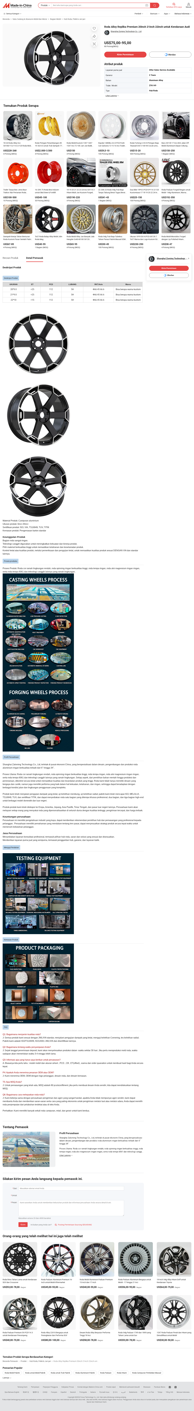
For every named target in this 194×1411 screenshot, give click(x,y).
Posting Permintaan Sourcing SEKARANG (73, 1224)
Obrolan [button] (172, 54)
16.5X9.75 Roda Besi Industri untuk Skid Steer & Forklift (47, 191)
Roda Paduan (105, 1373)
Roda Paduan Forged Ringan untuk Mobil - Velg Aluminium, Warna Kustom (176, 191)
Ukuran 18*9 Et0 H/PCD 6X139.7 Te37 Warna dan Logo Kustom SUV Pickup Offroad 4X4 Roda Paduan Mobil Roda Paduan (144, 238)
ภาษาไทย (150, 1392)
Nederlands (133, 1392)
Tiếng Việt (169, 1392)
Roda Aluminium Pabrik (85, 1373)
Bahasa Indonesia (183, 1392)
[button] (146, 5)
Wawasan (146, 1387)
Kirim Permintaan (125, 54)
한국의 (115, 1392)
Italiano (93, 1392)
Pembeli (138, 13)
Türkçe (160, 1392)
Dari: (15, 1188)
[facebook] (170, 1387)
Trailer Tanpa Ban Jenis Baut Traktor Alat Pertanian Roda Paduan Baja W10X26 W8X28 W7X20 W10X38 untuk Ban (15, 191)
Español (64, 1392)
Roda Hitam (122, 1373)
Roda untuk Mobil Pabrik (35, 1373)
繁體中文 (36, 1392)
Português (83, 1392)
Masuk (188, 7)
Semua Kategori (12, 13)
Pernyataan (35, 1387)
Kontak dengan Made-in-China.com (90, 1387)
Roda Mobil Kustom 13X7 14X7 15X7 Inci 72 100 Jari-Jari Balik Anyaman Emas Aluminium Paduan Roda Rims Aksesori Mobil (81, 144)
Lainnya (6, 1377)
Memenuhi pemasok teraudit (129, 1387)
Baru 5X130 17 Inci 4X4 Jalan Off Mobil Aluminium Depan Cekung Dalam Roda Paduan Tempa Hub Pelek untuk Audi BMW (175, 144)
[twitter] (175, 1387)
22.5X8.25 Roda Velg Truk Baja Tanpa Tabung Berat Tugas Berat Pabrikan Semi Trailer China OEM (111, 191)
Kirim (23, 1224)
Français (54, 1392)
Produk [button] (44, 5)
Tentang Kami (22, 1387)
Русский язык (104, 1392)
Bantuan (153, 13)
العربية (123, 1392)
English (16, 1392)
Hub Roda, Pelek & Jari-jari (74, 19)
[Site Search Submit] (154, 5)
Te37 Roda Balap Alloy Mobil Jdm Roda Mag (48, 237)
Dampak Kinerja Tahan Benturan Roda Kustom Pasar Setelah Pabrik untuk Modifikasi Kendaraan (17, 238)
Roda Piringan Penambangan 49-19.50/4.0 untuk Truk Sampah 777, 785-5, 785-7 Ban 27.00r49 (49, 144)
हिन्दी (142, 1392)
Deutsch (73, 1392)
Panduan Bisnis (159, 1387)
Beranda (6, 19)
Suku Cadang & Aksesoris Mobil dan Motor (30, 19)
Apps (166, 13)
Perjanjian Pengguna (50, 1387)
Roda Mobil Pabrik (12, 1373)
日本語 (45, 1392)
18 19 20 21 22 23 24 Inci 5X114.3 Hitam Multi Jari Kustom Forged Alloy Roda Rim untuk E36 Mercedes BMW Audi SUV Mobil (80, 191)
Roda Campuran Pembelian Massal (146, 1373)
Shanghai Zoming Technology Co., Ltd (126, 31)
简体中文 (26, 1392)
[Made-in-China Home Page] (17, 5)
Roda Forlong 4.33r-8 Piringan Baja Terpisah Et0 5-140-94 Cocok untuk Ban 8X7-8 (144, 144)
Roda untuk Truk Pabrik (60, 1373)
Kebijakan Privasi (67, 1387)
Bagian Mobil (55, 19)
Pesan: (14, 1202)
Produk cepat (111, 1387)
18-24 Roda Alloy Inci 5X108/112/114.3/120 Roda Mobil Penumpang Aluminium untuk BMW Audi (17, 144)
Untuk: (14, 1195)
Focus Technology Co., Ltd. (89, 1397)
